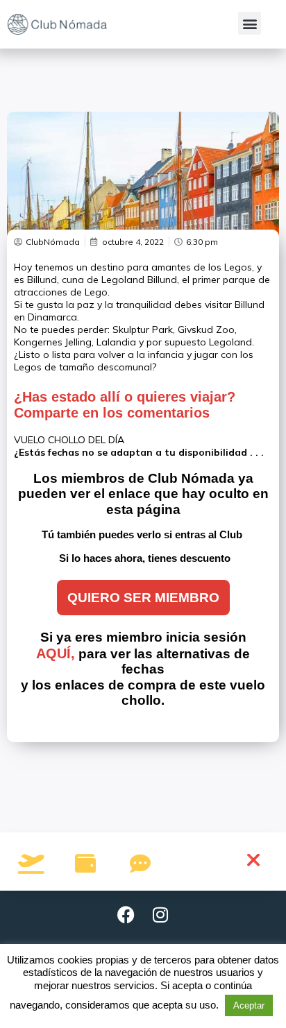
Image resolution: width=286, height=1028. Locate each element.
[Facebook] (125, 915)
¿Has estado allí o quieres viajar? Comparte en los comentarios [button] (124, 404)
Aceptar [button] (248, 1005)
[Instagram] (160, 915)
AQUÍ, (55, 653)
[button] (249, 23)
